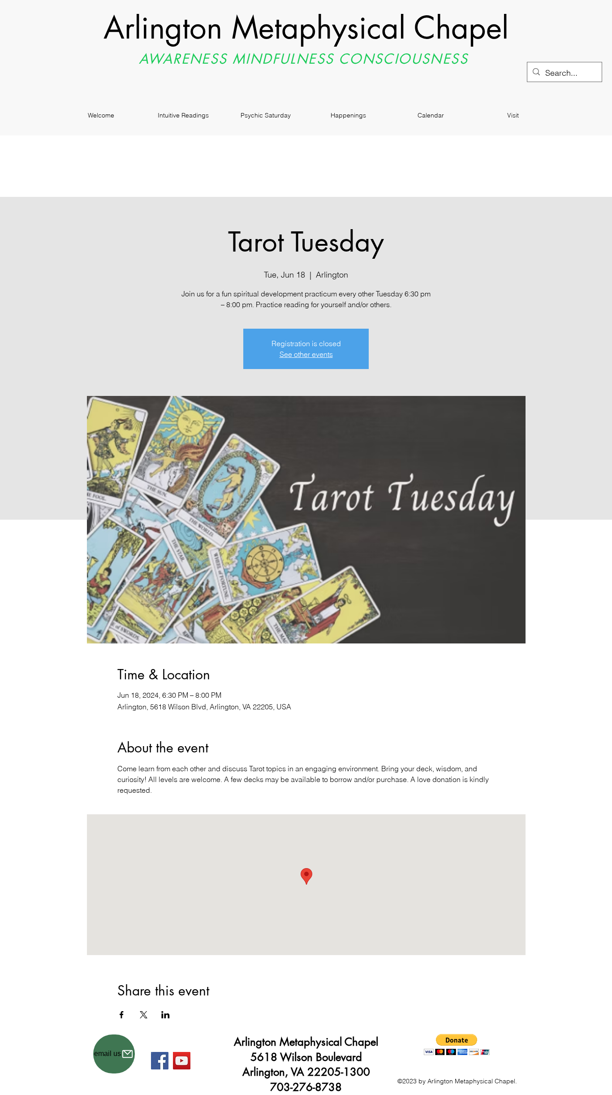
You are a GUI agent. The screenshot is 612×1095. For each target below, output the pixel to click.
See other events (306, 354)
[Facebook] (159, 1060)
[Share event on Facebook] (121, 1014)
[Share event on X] (143, 1014)
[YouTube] (181, 1060)
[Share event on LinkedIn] (165, 1014)
